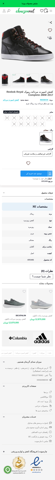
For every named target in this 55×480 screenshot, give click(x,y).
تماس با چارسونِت (41, 441)
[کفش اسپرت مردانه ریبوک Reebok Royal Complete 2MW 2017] (27, 43)
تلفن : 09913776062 (40, 375)
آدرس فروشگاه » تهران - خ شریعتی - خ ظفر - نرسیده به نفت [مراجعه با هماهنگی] (28, 369)
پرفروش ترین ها (42, 411)
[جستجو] (8, 10)
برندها (46, 392)
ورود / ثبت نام (43, 401)
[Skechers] (42, 338)
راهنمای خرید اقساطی (39, 432)
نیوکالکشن (44, 397)
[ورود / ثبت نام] (4, 10)
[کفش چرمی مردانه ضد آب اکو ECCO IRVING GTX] (41, 300)
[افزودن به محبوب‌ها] (50, 30)
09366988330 (42, 380)
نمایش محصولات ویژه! (30, 4)
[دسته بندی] (51, 10)
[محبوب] (42, 10)
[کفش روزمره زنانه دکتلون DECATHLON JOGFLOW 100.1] (14, 300)
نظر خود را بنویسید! (40, 178)
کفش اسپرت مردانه (11, 100)
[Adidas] (18, 338)
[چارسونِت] (25, 10)
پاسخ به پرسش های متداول (38, 423)
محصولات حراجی (41, 406)
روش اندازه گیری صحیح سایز (37, 427)
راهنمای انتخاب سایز (11, 112)
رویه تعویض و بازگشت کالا (38, 437)
